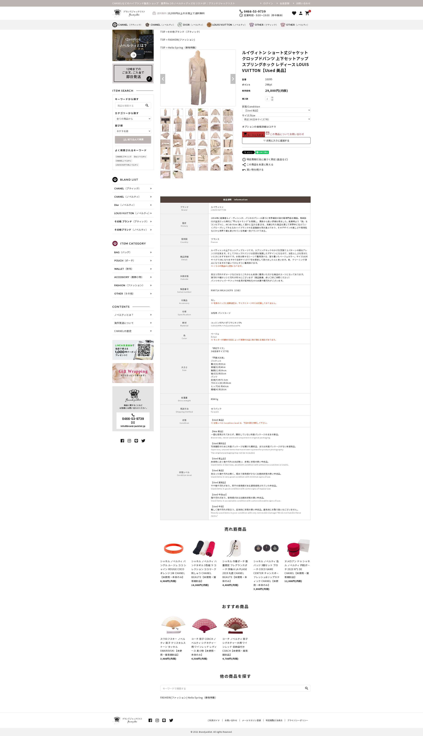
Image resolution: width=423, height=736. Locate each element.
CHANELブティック (124, 156)
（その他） (124, 293)
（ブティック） (130, 24)
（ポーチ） (124, 260)
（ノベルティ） (163, 24)
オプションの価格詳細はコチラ (259, 126)
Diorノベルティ (140, 156)
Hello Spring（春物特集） (183, 47)
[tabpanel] (197, 78)
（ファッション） (129, 285)
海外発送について (124, 323)
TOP (162, 31)
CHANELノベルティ (124, 160)
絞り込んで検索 (133, 140)
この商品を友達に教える (257, 164)
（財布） (124, 268)
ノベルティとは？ (124, 314)
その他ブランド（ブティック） (184, 31)
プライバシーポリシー (297, 720)
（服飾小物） (129, 277)
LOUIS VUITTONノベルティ (127, 165)
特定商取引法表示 (274, 720)
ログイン (268, 3)
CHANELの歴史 (122, 331)
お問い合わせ (303, 3)
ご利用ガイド (213, 720)
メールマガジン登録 (251, 720)
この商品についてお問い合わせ (285, 134)
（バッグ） (123, 252)
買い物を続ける (253, 169)
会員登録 (284, 3)
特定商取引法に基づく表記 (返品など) (265, 159)
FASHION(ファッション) (181, 39)
